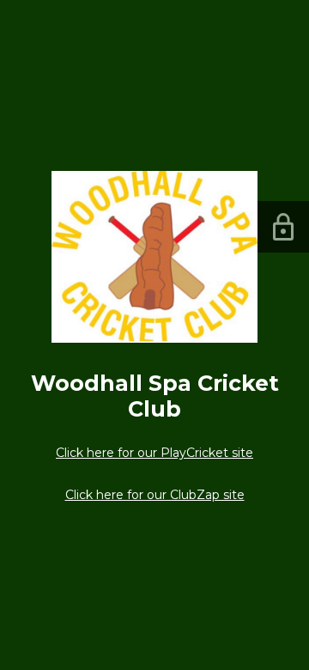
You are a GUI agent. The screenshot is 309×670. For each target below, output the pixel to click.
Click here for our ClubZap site (155, 494)
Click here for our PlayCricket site (154, 452)
